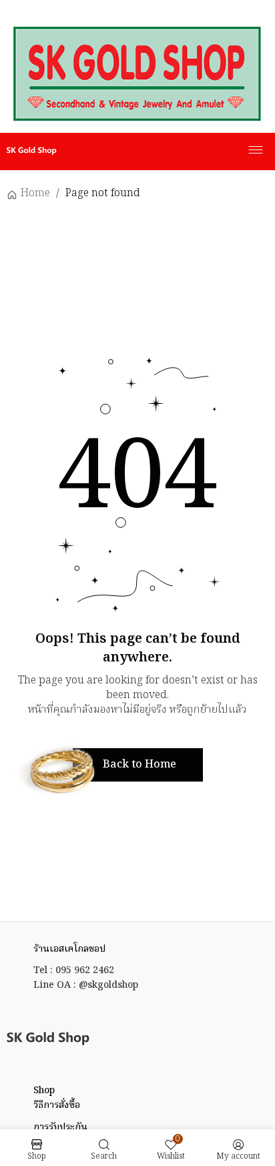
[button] (138, 765)
